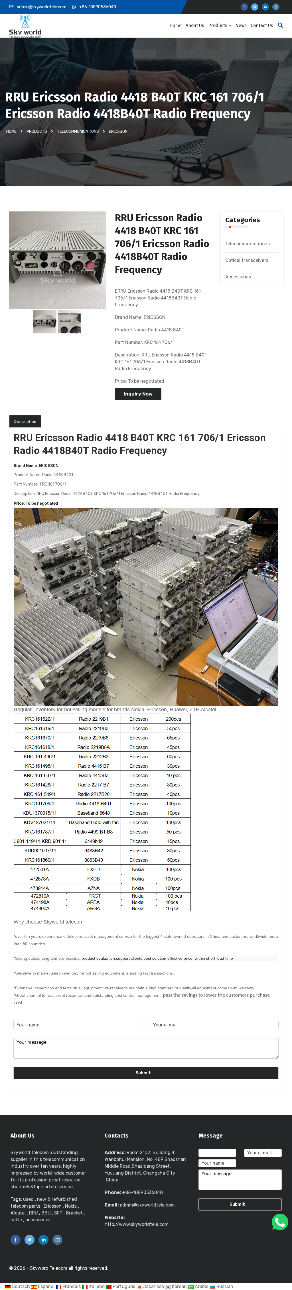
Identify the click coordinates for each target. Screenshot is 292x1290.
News (241, 25)
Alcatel (18, 1213)
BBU (46, 1213)
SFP (58, 1213)
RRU (33, 1213)
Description (25, 421)
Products (217, 25)
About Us (195, 25)
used (29, 1199)
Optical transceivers (246, 260)
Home (175, 25)
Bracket (75, 1213)
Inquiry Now (138, 394)
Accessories (238, 277)
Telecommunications (78, 131)
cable (16, 1219)
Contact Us (262, 25)
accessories (37, 1219)
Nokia (71, 1206)
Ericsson (118, 131)
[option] (58, 263)
